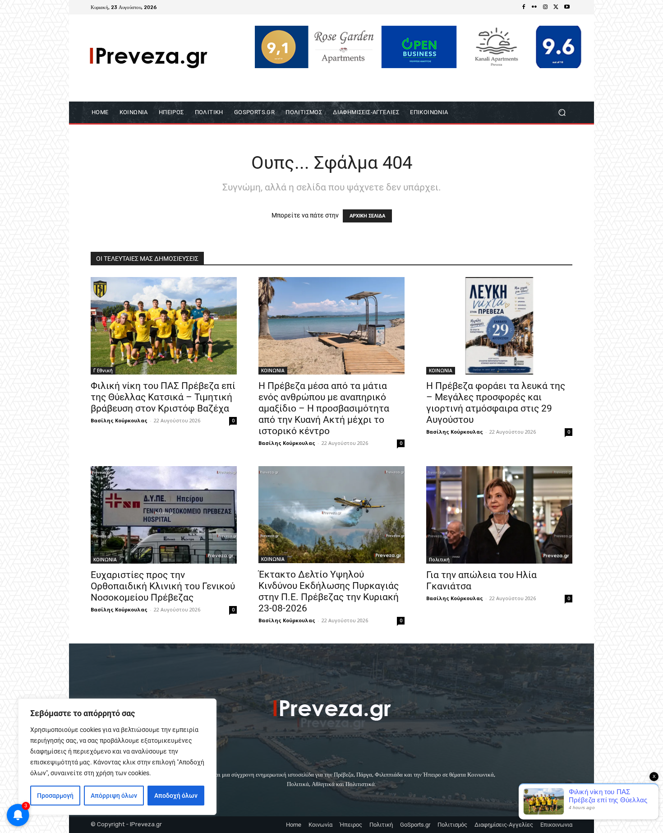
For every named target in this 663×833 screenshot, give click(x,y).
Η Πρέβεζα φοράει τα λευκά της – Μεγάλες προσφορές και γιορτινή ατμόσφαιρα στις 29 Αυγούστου (495, 402)
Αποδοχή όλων (176, 795)
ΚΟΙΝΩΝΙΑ (273, 370)
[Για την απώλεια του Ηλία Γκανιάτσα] (499, 515)
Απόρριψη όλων (114, 795)
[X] (556, 7)
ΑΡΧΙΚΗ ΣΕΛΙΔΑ (367, 216)
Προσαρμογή (55, 795)
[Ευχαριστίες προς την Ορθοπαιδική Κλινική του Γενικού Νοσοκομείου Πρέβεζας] (164, 515)
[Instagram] (545, 7)
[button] (561, 112)
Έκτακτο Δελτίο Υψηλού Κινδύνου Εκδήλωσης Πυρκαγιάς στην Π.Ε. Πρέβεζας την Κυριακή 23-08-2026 (328, 591)
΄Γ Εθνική (103, 370)
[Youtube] (567, 7)
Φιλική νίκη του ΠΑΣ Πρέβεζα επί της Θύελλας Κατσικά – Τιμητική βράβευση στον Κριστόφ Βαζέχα (163, 397)
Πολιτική (439, 559)
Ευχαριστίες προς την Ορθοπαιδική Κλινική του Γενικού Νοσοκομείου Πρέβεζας (163, 586)
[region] (117, 757)
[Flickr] (534, 7)
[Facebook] (523, 7)
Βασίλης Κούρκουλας (119, 420)
